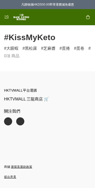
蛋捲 (66, 48)
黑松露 (31, 48)
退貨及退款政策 (21, 167)
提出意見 (10, 177)
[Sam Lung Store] (21, 17)
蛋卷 (80, 48)
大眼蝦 (12, 48)
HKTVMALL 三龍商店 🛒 (26, 99)
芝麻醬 (49, 48)
